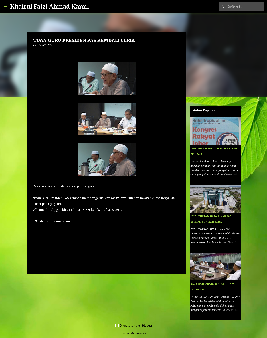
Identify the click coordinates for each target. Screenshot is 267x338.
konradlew (141, 333)
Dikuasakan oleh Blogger (135, 325)
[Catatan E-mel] (35, 228)
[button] (35, 52)
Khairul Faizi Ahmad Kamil (49, 6)
